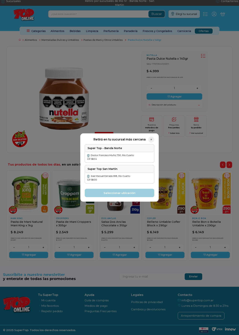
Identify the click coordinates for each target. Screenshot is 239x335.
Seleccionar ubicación (119, 193)
